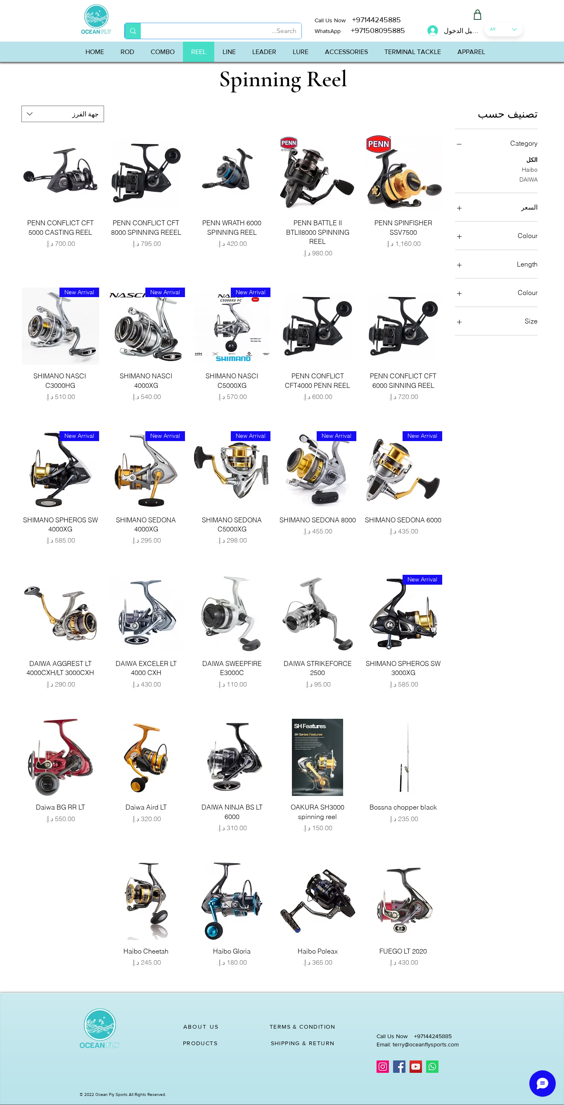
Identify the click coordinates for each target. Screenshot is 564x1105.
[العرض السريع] (403, 173)
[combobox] (62, 114)
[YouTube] (416, 1066)
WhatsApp (328, 31)
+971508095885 (373, 30)
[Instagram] (383, 1066)
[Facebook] (399, 1066)
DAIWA (528, 179)
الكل (532, 159)
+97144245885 (376, 20)
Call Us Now (333, 20)
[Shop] (477, 14)
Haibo (530, 169)
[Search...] (133, 31)
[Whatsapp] (432, 1066)
